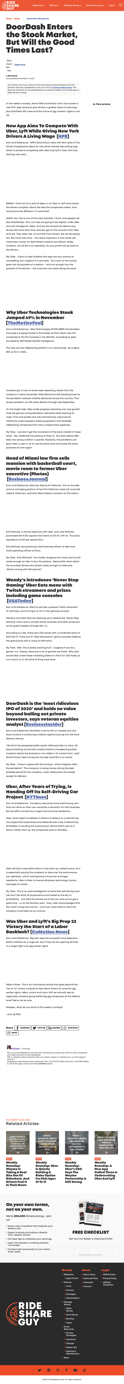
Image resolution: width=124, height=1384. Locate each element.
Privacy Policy (110, 1278)
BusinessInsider (44, 725)
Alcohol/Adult (72, 1298)
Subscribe (88, 1282)
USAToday (20, 601)
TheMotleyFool (25, 323)
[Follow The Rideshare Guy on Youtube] (75, 1370)
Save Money (72, 1315)
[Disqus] (48, 1074)
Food (68, 1286)
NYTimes (36, 797)
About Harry (89, 1275)
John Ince (19, 65)
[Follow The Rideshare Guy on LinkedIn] (48, 1370)
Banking (70, 1319)
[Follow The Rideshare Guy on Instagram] (57, 1370)
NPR (63, 136)
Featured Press (90, 1278)
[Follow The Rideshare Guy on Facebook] (66, 1370)
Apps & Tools (72, 1278)
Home (9, 19)
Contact (87, 1286)
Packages (71, 1294)
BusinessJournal (27, 479)
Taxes (69, 1323)
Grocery (70, 1290)
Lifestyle (70, 1343)
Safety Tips (71, 1347)
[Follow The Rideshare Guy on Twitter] (39, 1370)
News (17, 19)
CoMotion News (50, 932)
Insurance (71, 1339)
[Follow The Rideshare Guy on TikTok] (84, 1370)
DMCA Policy (109, 1275)
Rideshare (69, 1275)
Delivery (68, 1282)
